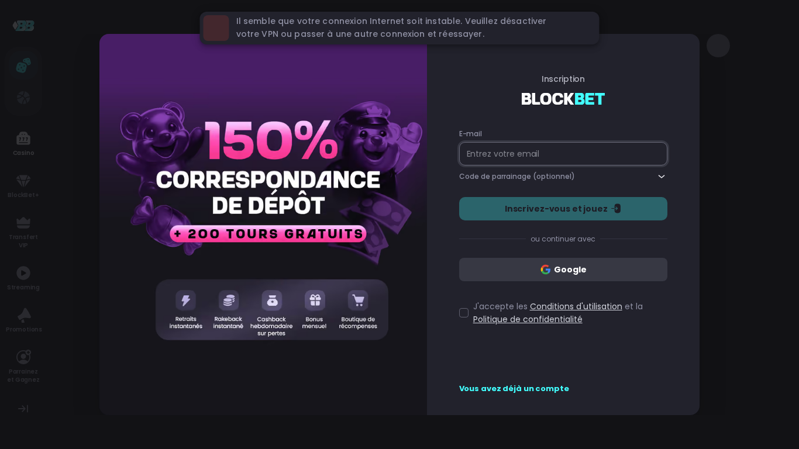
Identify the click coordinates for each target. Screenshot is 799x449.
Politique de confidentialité (528, 319)
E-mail (470, 134)
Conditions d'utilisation (576, 306)
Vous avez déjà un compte (514, 389)
